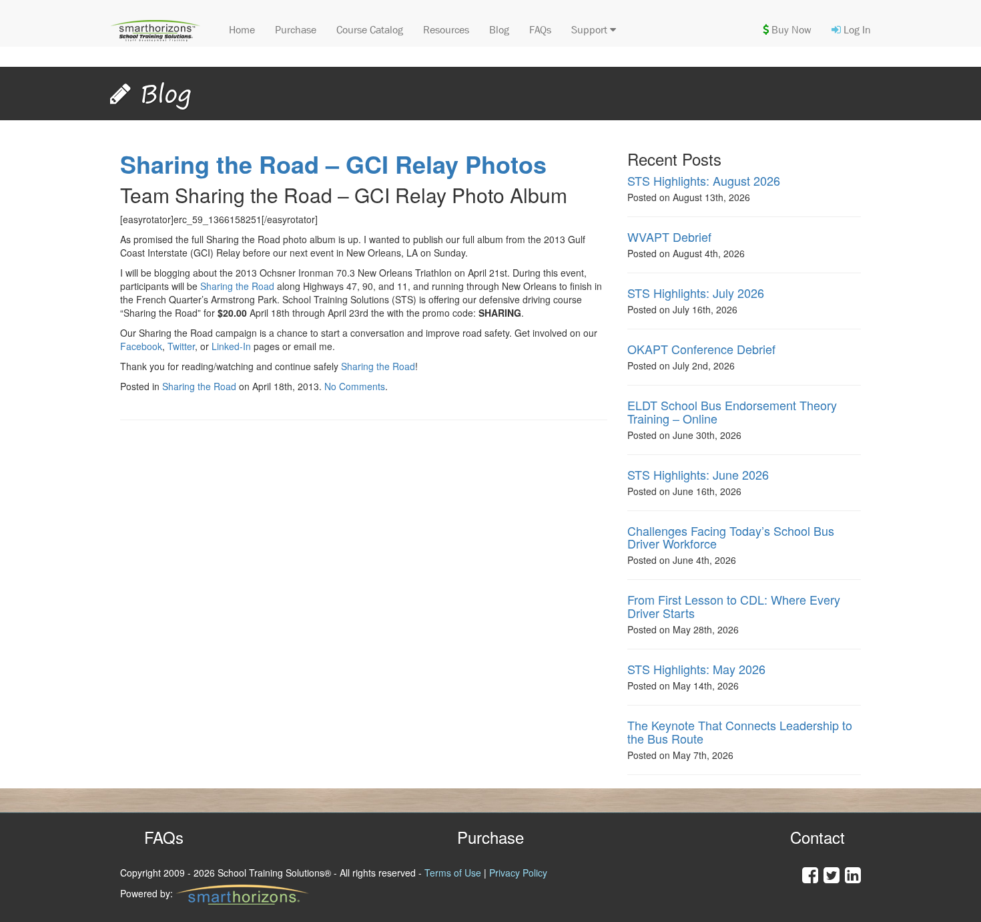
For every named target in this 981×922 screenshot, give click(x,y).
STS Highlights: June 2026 (698, 474)
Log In (856, 30)
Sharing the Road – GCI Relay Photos (333, 163)
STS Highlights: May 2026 (696, 668)
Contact (817, 837)
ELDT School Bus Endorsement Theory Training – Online (732, 411)
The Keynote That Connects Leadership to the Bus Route (739, 731)
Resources (446, 30)
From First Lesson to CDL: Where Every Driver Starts (733, 606)
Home (242, 30)
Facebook (141, 346)
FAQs (540, 30)
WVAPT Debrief (669, 236)
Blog (499, 30)
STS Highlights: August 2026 (703, 180)
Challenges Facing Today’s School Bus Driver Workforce (730, 537)
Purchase (295, 30)
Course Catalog (369, 30)
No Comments (354, 386)
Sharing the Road (237, 286)
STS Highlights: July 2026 (695, 292)
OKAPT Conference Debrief (701, 348)
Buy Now (790, 30)
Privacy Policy (518, 872)
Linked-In (231, 346)
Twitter (181, 346)
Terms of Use (452, 872)
